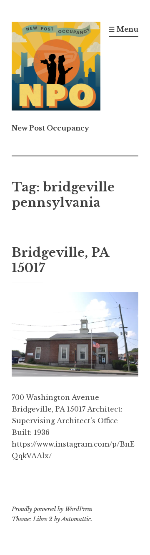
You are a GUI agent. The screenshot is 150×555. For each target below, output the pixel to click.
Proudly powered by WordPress (52, 509)
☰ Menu (123, 29)
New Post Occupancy (50, 128)
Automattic (76, 519)
